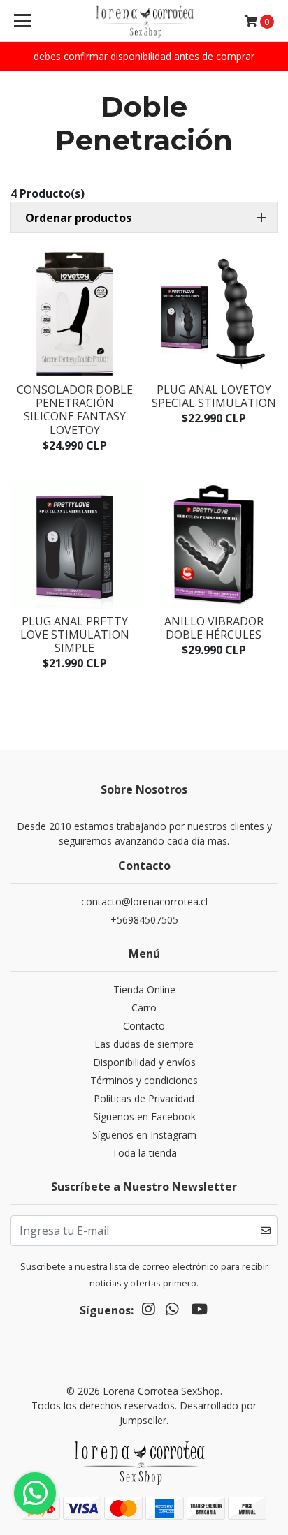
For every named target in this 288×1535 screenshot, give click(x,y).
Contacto (144, 1025)
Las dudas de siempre (144, 1044)
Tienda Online (144, 989)
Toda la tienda (144, 1152)
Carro (144, 1007)
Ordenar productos (78, 217)
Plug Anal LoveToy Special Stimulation (214, 396)
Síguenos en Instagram (144, 1134)
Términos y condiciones (144, 1080)
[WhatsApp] (172, 1311)
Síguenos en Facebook (144, 1116)
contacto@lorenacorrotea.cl (144, 901)
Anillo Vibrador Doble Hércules (214, 628)
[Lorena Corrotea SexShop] (144, 21)
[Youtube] (199, 1311)
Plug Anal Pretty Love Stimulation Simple (74, 634)
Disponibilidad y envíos (144, 1062)
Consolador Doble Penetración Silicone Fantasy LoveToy (75, 410)
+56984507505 (144, 919)
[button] (144, 217)
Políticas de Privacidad (144, 1098)
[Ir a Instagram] (148, 1311)
